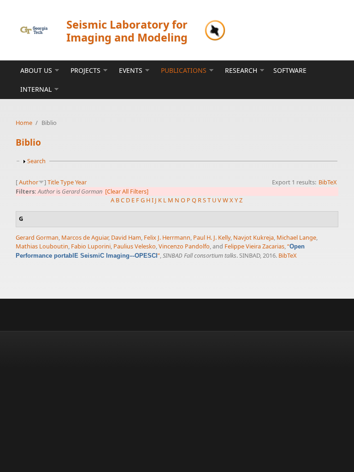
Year (81, 182)
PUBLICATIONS (183, 70)
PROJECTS (85, 70)
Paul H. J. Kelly (211, 237)
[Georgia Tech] (34, 29)
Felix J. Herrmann (167, 237)
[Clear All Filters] (126, 191)
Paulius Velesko (134, 246)
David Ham (126, 237)
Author (28, 182)
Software (290, 70)
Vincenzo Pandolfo (184, 246)
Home (24, 122)
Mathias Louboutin (42, 246)
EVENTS (130, 70)
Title (53, 182)
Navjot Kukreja (253, 237)
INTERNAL (36, 89)
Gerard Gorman (37, 237)
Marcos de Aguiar (84, 237)
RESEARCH (241, 70)
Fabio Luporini (91, 246)
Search (36, 161)
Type (67, 182)
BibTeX (328, 182)
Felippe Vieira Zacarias (254, 246)
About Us (36, 70)
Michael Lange (296, 237)
